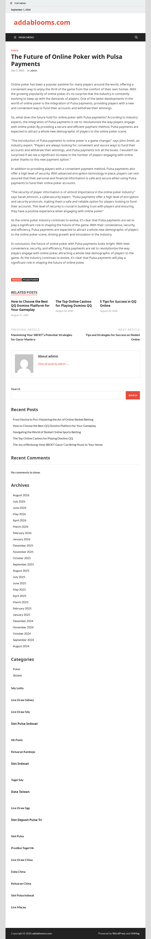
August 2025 (21, 570)
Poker (14, 50)
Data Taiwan (20, 792)
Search (15, 389)
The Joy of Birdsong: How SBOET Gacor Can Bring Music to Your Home (58, 444)
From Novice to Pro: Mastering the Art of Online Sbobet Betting (53, 419)
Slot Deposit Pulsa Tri (26, 820)
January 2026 (21, 539)
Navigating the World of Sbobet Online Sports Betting (47, 432)
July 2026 (19, 501)
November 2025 (23, 551)
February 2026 (22, 533)
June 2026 (19, 507)
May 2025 (19, 589)
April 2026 (19, 520)
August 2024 (21, 646)
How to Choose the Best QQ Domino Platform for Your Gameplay (30, 305)
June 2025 (19, 583)
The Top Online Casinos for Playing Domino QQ (74, 303)
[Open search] (136, 37)
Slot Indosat (20, 764)
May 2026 (19, 514)
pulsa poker (30, 279)
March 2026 (20, 526)
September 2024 (23, 639)
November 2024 (23, 627)
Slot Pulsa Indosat (24, 724)
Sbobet (17, 675)
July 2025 (19, 577)
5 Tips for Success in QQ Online (118, 303)
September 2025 (23, 564)
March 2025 (20, 602)
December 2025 (23, 545)
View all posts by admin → (53, 363)
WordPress (119, 933)
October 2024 (22, 633)
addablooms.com (42, 22)
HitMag (135, 933)
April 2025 (19, 595)
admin (33, 70)
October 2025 (22, 558)
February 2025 (22, 608)
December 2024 (23, 621)
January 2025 (21, 614)
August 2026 (21, 495)
